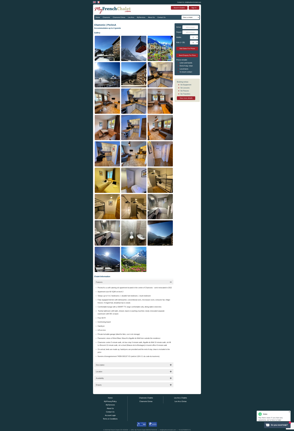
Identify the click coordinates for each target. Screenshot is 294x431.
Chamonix (106, 17)
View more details (186, 98)
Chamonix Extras (119, 17)
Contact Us (161, 17)
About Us (151, 17)
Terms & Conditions (110, 419)
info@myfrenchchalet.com (193, 2)
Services (141, 17)
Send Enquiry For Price (187, 55)
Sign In (193, 8)
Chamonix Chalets (146, 398)
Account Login (110, 415)
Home (98, 17)
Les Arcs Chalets (180, 398)
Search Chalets (179, 8)
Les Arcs (131, 17)
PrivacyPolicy (110, 401)
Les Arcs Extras (181, 401)
